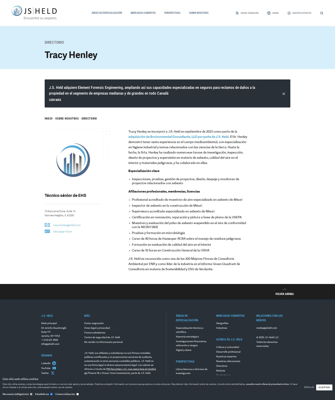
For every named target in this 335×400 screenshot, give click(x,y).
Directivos (221, 366)
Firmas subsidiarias (94, 333)
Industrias (221, 328)
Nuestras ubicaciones (228, 361)
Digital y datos (183, 350)
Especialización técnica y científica (189, 330)
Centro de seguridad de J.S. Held (102, 337)
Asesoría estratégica (187, 337)
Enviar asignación (94, 323)
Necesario (16, 394)
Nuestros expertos (226, 356)
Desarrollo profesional (228, 352)
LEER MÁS (55, 100)
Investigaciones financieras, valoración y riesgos (191, 343)
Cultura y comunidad (227, 347)
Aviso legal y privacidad (97, 328)
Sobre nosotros (67, 118)
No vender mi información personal (103, 342)
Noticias (220, 371)
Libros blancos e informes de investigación (191, 371)
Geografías (222, 323)
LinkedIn (46, 363)
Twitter (45, 373)
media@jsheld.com (266, 328)
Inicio (49, 118)
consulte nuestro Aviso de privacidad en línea (267, 384)
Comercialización (65, 394)
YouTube (46, 368)
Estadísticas (42, 394)
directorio (89, 118)
